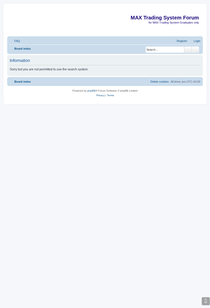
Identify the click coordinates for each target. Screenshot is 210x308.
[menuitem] (15, 41)
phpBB (91, 90)
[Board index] (199, 9)
